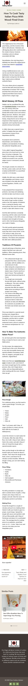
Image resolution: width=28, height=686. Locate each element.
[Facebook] (10, 684)
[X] (14, 684)
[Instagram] (17, 684)
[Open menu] (24, 3)
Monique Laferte (14, 23)
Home (19, 10)
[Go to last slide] (4, 609)
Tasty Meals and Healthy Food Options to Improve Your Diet (21, 575)
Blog (9, 10)
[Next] (23, 609)
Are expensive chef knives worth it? (6, 573)
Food (14, 10)
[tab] (12, 625)
